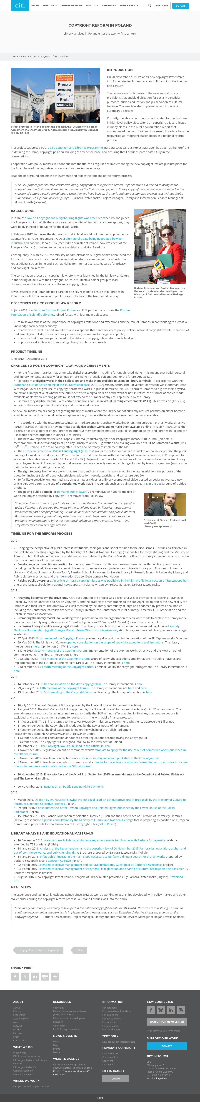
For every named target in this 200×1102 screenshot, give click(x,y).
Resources (109, 5)
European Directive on (54, 451)
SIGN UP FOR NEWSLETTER (167, 1021)
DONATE (180, 5)
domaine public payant (71, 492)
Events (56, 1048)
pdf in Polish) (107, 824)
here (36, 646)
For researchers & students (116, 1011)
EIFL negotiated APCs (24, 1067)
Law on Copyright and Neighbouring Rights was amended (64, 218)
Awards (17, 1022)
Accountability (21, 1018)
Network (17, 1025)
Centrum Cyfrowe (59, 860)
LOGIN (116, 1078)
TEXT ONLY (162, 5)
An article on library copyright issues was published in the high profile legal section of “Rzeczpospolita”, (120, 580)
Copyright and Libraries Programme (39, 950)
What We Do (50, 5)
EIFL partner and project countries (31, 1086)
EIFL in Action (29, 56)
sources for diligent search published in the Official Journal (120, 758)
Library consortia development (69, 1018)
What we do (19, 1052)
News (56, 1041)
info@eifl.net (161, 1078)
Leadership (19, 1014)
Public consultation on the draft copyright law (71, 684)
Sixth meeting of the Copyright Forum (68, 692)
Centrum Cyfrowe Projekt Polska (54, 310)
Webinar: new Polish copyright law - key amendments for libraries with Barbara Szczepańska (104, 840)
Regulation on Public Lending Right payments (74, 786)
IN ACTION (92, 5)
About (35, 5)
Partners (17, 1033)
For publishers (110, 1014)
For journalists (110, 1025)
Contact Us (19, 1040)
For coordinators (111, 1029)
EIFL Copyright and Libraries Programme (76, 147)
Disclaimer (108, 1064)
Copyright (58, 1007)
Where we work (72, 5)
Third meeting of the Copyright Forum (63, 659)
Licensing (58, 1021)
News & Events (129, 5)
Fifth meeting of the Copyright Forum (64, 688)
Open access (60, 1025)
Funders (17, 1029)
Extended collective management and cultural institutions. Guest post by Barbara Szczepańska (100, 865)
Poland (80, 950)
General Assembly (23, 1070)
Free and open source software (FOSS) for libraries (69, 1013)
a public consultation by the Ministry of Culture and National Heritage (87, 820)
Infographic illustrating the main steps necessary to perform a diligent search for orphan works (103, 856)
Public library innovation (66, 1029)
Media (56, 1052)
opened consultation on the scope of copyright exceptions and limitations (115, 642)
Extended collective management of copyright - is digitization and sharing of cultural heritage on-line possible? (111, 869)
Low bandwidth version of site (118, 1041)
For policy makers (112, 1018)
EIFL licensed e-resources (26, 1056)
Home (16, 56)
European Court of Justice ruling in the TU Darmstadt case (52, 385)
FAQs (16, 1036)
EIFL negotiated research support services (31, 1061)
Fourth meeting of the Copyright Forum (68, 667)
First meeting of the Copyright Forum (60, 638)
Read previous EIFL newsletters (163, 1030)
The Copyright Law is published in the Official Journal (75, 746)
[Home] (20, 5)
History (17, 1011)
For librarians (109, 1007)
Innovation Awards (23, 1074)
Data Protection (110, 1053)
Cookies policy (110, 1057)
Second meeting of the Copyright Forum (60, 650)
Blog (55, 1045)
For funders (108, 1022)
